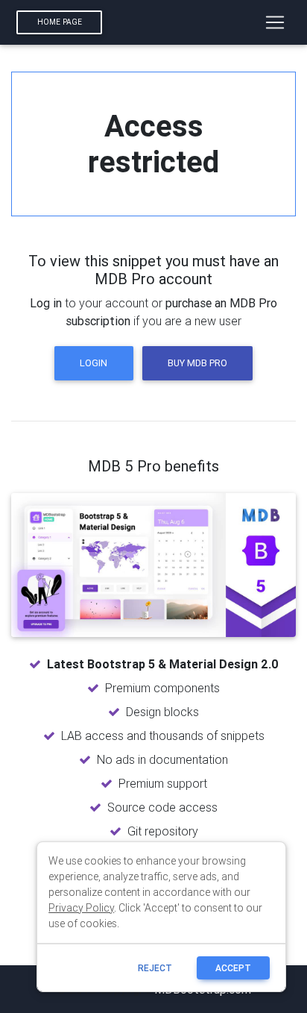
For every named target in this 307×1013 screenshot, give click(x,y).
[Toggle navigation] (275, 22)
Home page (59, 22)
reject (155, 967)
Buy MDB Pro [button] (197, 363)
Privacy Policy (81, 908)
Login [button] (93, 363)
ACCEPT (233, 967)
